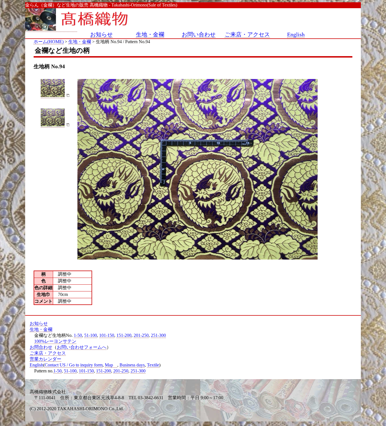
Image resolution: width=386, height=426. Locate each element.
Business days (132, 365)
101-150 (106, 335)
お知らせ (101, 34)
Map (109, 365)
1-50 (78, 335)
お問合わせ (41, 347)
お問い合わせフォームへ (82, 347)
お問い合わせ (199, 34)
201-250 (141, 335)
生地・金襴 (150, 34)
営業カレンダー (45, 359)
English (296, 34)
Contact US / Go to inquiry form (74, 365)
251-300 (158, 335)
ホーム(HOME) (49, 41)
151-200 (123, 335)
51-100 (90, 335)
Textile (153, 365)
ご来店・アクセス (247, 34)
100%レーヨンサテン (55, 341)
